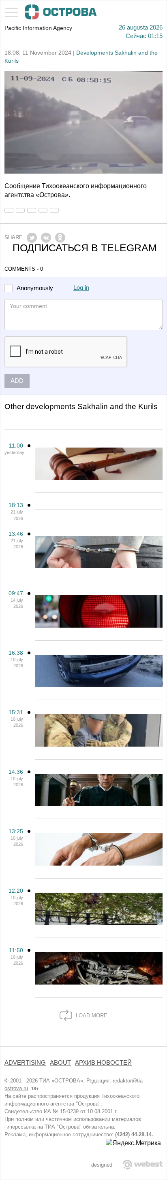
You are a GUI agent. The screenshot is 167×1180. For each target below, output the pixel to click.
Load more (90, 1015)
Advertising (25, 1062)
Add (17, 381)
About (60, 1062)
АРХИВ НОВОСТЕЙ (103, 1062)
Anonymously (35, 288)
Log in (81, 287)
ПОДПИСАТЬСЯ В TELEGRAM (85, 248)
